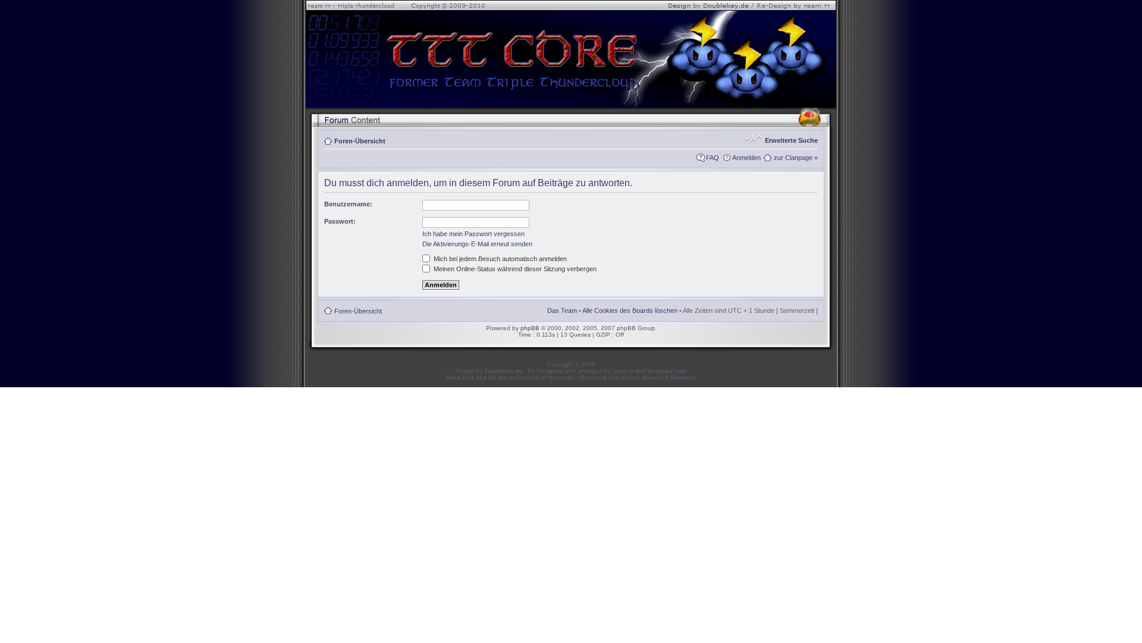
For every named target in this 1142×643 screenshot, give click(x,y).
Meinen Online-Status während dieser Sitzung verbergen (514, 268)
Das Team (562, 310)
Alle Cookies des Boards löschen (629, 310)
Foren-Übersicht (359, 141)
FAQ (712, 157)
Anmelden (746, 157)
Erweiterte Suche (791, 140)
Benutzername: (348, 204)
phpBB (529, 328)
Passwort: (340, 221)
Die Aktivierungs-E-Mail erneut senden (477, 243)
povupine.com (667, 371)
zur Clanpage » (796, 157)
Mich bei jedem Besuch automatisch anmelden (499, 258)
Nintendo (683, 377)
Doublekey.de (503, 371)
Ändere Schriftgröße (753, 138)
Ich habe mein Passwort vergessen (473, 233)
